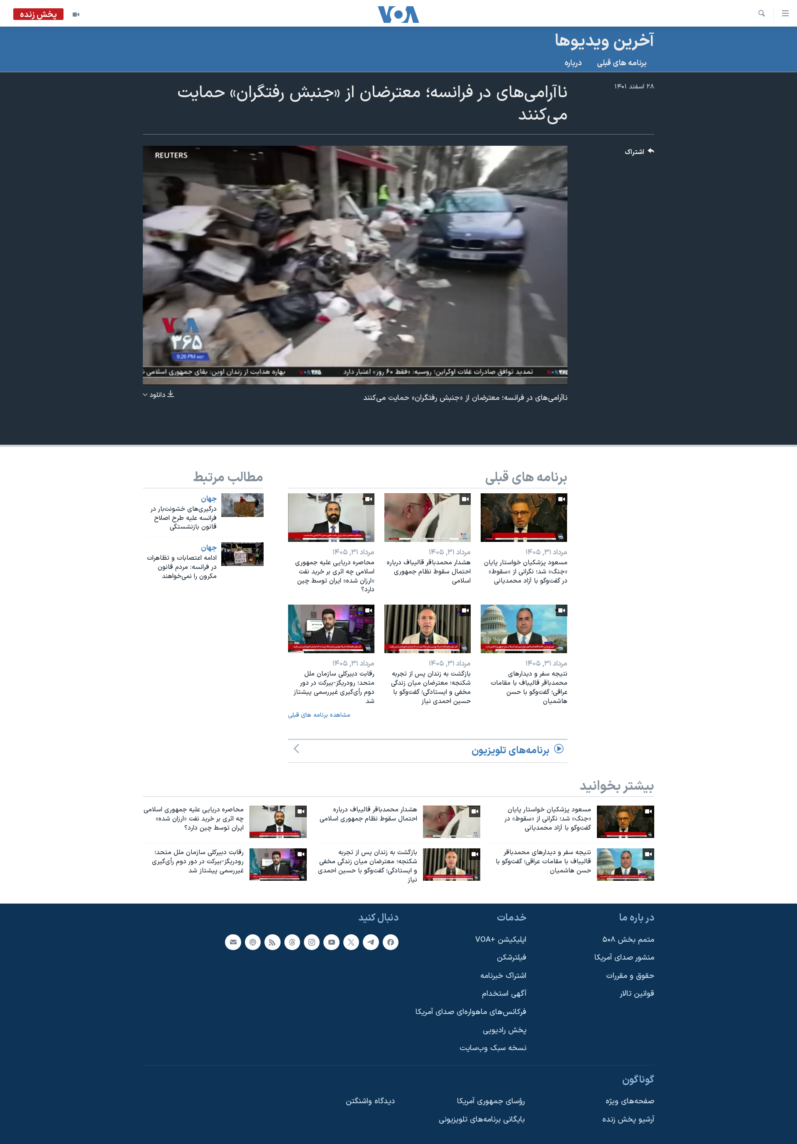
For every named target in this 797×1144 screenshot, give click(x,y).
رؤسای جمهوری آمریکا (491, 1101)
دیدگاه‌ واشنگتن (370, 1101)
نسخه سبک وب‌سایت (493, 1048)
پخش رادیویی (504, 1030)
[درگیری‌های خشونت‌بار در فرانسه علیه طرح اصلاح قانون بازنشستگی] (242, 505)
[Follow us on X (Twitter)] (351, 942)
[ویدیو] (76, 14)
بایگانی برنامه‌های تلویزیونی (482, 1119)
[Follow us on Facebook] (390, 942)
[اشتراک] (233, 942)
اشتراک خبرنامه (503, 976)
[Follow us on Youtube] (331, 942)
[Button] (640, 154)
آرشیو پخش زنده (628, 1119)
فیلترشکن (511, 958)
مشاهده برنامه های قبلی (319, 715)
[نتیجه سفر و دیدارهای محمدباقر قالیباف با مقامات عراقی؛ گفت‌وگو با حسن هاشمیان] (524, 629)
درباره (573, 63)
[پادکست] (253, 942)
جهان (209, 499)
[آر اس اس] (272, 942)
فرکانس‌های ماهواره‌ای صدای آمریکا (471, 1012)
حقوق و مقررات (630, 976)
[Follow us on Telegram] (371, 942)
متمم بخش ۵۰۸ (628, 940)
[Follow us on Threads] (292, 942)
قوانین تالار (637, 994)
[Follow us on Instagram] (312, 942)
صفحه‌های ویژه (630, 1101)
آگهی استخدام (504, 994)
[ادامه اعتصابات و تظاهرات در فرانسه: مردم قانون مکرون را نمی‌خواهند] (242, 554)
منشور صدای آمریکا (624, 958)
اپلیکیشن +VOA (500, 940)
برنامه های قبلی (622, 63)
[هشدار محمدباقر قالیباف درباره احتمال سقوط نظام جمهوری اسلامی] (427, 517)
